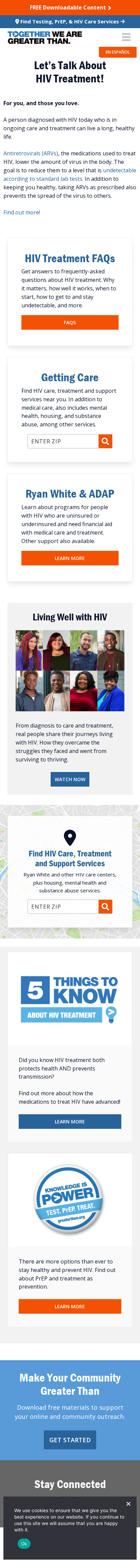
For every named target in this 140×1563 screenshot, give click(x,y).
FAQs (70, 322)
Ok (24, 1543)
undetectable (119, 170)
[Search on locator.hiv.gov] (105, 441)
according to (19, 178)
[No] (128, 1503)
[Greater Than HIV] (44, 37)
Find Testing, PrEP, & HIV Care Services (69, 21)
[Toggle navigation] (126, 37)
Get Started (70, 1440)
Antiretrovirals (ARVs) (30, 153)
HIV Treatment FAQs (70, 258)
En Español (118, 52)
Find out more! (21, 212)
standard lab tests (58, 178)
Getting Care (70, 377)
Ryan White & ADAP (69, 493)
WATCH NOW (70, 779)
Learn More (70, 558)
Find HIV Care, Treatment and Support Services (70, 858)
